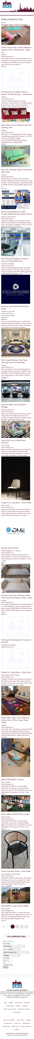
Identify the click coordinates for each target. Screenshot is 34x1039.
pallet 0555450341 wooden (12, 779)
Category (11, 24)
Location (16, 24)
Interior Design (5, 445)
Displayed (25, 24)
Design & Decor (5, 817)
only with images (8, 965)
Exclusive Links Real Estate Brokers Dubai (15, 307)
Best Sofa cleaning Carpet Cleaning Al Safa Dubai (16, 170)
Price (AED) (6, 958)
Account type (6, 944)
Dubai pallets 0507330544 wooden (15, 814)
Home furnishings (6, 874)
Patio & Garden (5, 782)
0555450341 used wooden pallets (15, 906)
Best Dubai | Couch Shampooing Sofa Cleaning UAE (16, 126)
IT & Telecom (17, 551)
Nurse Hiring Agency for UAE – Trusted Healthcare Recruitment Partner (16, 212)
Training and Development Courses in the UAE (16, 641)
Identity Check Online (10, 548)
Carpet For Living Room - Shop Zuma (16, 672)
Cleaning (3, 55)
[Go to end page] (26, 927)
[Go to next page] (22, 927)
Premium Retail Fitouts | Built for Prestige (14, 405)
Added (6, 24)
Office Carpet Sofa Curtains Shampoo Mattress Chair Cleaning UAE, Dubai (16, 48)
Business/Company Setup (8, 217)
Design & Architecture (7, 410)
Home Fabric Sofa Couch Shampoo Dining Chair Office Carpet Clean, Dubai (15, 720)
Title (2, 24)
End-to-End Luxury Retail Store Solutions (13, 441)
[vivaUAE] (13, 4)
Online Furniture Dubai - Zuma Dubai (16, 871)
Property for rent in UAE (8, 311)
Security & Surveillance (7, 264)
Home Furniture (5, 675)
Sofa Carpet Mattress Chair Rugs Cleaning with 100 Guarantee (14, 361)
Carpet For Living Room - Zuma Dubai (16, 502)
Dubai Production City (7, 57)
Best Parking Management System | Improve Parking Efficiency (15, 259)
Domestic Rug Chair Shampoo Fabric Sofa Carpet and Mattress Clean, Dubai (16, 596)
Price (20, 24)
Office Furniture (5, 505)
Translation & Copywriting (8, 645)
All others (4, 97)
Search (5, 967)
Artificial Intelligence (6, 551)
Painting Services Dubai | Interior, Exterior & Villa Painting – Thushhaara (16, 93)
